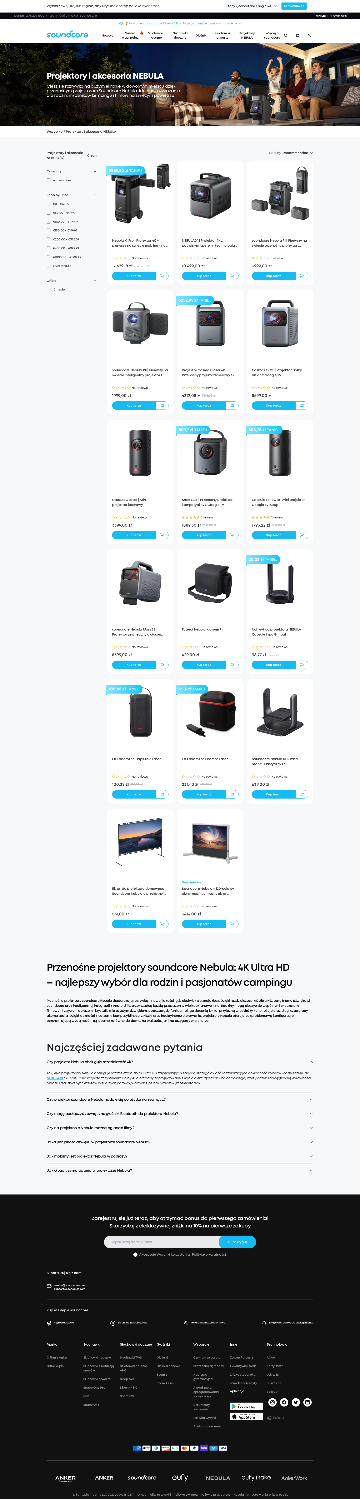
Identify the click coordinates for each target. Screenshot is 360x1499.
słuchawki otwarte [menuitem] (222, 35)
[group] (140, 266)
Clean (92, 155)
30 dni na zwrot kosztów (132, 1322)
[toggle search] (286, 35)
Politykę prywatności (209, 1254)
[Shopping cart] (297, 35)
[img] (137, 1448)
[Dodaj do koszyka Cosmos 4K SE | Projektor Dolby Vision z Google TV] (301, 405)
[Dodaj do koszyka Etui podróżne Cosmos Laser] (232, 794)
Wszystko (55, 131)
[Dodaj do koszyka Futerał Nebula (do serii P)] (232, 665)
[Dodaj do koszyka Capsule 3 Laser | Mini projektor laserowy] (162, 535)
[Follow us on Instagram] (272, 1402)
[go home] (67, 34)
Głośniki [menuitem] (201, 36)
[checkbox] (48, 180)
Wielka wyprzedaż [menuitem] (130, 35)
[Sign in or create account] (309, 35)
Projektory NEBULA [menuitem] (247, 35)
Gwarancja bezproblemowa (208, 1322)
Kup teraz (134, 276)
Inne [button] (233, 1344)
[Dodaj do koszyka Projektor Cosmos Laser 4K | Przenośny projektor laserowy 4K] (232, 405)
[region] (180, 1081)
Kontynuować (294, 6)
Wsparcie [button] (201, 1344)
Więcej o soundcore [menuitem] (272, 35)
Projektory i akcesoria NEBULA (91, 131)
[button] (252, 6)
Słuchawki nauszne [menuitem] (155, 35)
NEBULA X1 (55, 1078)
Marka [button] (52, 1344)
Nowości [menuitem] (108, 36)
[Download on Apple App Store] (246, 1416)
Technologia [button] (277, 1344)
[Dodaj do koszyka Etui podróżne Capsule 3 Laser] (162, 794)
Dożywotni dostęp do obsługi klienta (291, 1322)
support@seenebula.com (69, 1289)
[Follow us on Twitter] (296, 1402)
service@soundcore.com (69, 1285)
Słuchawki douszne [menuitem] (180, 35)
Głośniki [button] (163, 1344)
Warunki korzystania (173, 1254)
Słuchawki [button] (91, 1344)
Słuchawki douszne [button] (136, 1344)
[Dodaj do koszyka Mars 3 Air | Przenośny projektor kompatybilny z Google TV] (232, 535)
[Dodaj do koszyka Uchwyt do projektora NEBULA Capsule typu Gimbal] (301, 665)
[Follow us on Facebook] (284, 1402)
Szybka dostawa (64, 1322)
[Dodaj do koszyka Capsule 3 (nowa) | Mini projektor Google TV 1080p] (301, 535)
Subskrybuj (237, 1242)
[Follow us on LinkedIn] (307, 1402)
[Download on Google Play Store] (246, 1406)
